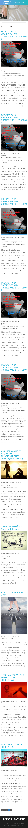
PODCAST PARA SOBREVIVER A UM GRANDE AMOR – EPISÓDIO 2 (14, 286)
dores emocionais (13, 73)
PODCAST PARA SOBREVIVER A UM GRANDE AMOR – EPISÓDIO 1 (14, 368)
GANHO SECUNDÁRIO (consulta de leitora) (11, 527)
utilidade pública (16, 77)
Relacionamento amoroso (18, 75)
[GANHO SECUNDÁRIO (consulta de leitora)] (14, 540)
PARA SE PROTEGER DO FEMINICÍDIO (12, 745)
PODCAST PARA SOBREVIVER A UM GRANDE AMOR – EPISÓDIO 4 (14, 119)
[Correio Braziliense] (8, 2)
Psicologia (19, 73)
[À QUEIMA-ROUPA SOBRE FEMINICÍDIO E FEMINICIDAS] (14, 690)
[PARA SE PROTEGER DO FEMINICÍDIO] (14, 758)
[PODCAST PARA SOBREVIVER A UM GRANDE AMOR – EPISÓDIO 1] (14, 387)
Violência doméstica (14, 328)
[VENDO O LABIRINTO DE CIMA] (14, 615)
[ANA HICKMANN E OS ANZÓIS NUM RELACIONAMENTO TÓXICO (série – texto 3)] (14, 469)
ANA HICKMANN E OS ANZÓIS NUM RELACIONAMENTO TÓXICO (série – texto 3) (12, 455)
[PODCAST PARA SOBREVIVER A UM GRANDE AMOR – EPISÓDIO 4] (14, 137)
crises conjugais (6, 73)
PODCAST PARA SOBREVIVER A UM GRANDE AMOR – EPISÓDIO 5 (14, 35)
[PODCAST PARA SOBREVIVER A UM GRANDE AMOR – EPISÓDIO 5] (14, 53)
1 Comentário (23, 701)
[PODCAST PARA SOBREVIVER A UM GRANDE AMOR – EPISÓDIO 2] (14, 305)
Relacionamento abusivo (8, 75)
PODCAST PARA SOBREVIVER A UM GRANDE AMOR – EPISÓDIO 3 (14, 203)
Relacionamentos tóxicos (8, 77)
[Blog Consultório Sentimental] (20, 2)
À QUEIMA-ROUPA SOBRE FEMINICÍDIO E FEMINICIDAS (13, 677)
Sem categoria (10, 702)
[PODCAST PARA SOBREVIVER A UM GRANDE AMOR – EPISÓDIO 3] (14, 221)
